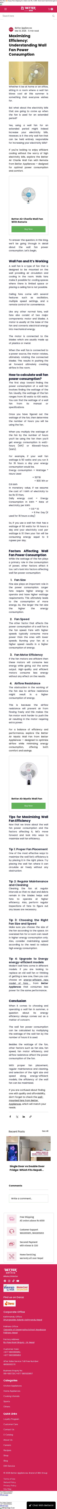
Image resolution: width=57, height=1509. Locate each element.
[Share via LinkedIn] (23, 1116)
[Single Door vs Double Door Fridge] (28, 1148)
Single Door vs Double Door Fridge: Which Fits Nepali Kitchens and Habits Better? (28, 1168)
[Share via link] (30, 1116)
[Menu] (5, 9)
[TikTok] (13, 1280)
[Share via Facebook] (10, 1116)
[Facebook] (4, 1280)
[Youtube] (17, 1280)
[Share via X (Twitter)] (17, 1116)
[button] (51, 9)
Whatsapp (4, 1495)
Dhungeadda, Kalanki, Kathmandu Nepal (22, 1319)
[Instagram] (9, 1280)
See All (45, 1131)
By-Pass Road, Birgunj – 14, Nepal (18, 1342)
